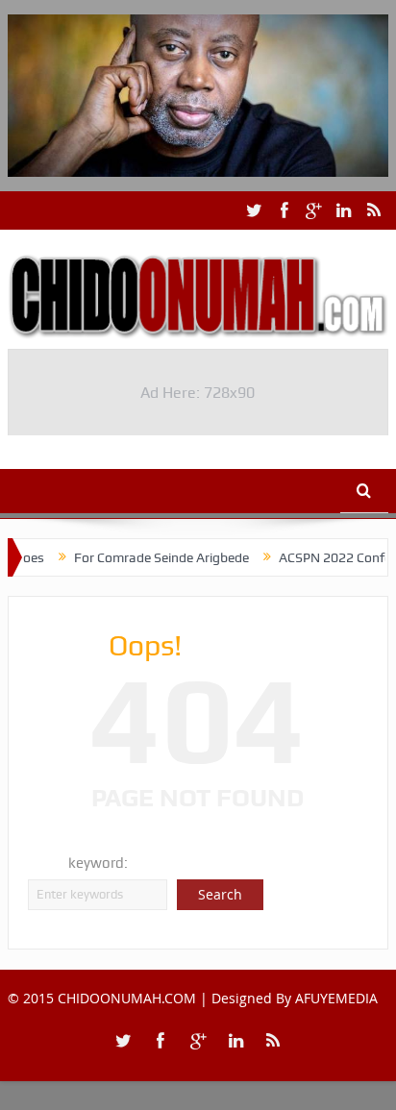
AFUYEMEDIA (336, 998)
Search (220, 894)
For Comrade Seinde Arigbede (150, 557)
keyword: (98, 863)
